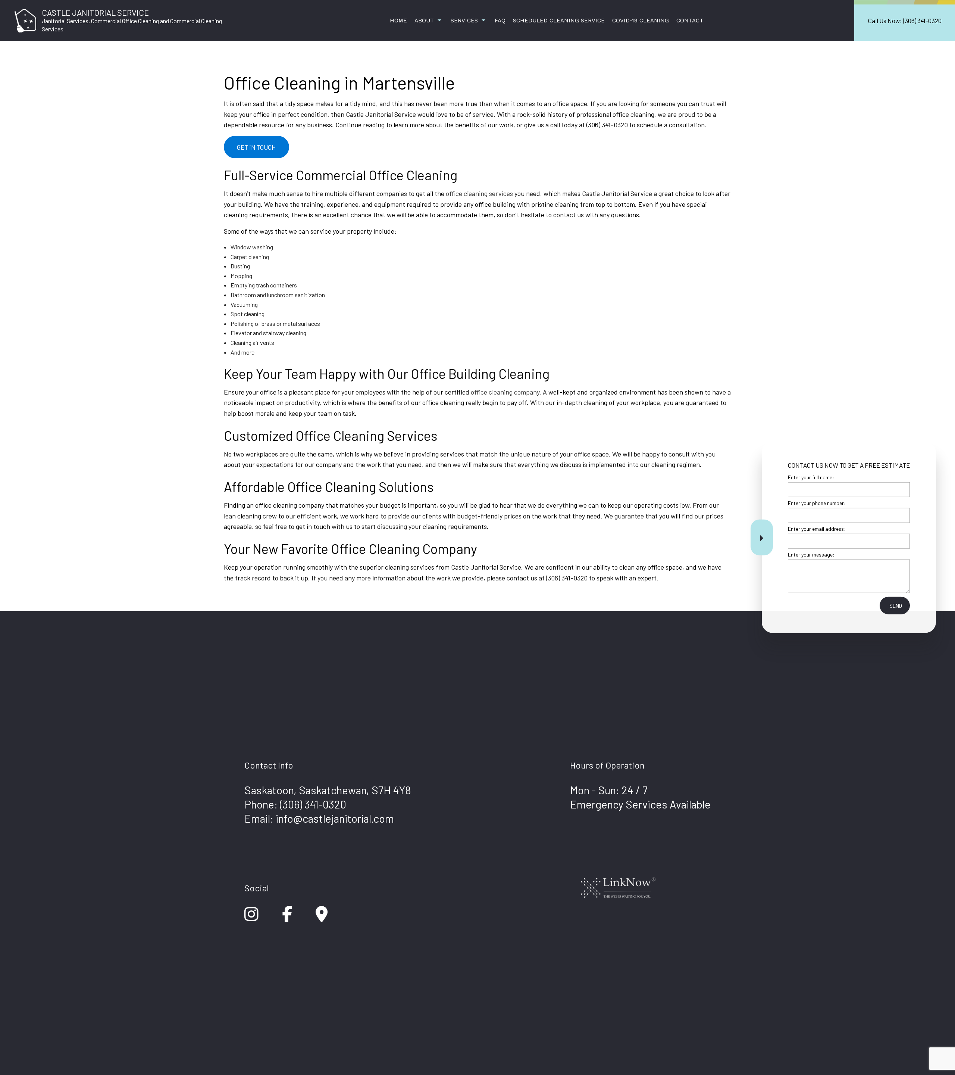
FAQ (500, 20)
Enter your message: (811, 554)
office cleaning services (479, 193)
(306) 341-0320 (313, 804)
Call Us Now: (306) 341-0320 (905, 20)
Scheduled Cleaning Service (559, 20)
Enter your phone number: (817, 503)
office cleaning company (505, 392)
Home (398, 20)
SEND (895, 605)
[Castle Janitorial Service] (25, 19)
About (424, 20)
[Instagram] (251, 917)
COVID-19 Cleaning (640, 20)
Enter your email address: (817, 529)
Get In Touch (256, 147)
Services (464, 20)
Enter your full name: (811, 477)
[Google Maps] (322, 917)
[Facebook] (287, 917)
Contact (689, 20)
